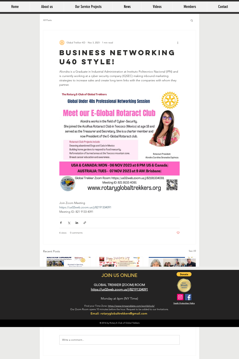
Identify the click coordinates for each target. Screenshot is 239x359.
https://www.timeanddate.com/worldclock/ (131, 305)
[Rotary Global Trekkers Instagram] (180, 297)
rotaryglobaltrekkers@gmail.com (123, 313)
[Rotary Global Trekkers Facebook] (188, 297)
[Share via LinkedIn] (76, 222)
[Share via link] (84, 222)
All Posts (47, 20)
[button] (191, 20)
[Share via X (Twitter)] (68, 222)
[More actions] (178, 42)
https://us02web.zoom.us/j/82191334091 (119, 289)
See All (192, 250)
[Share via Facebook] (60, 222)
